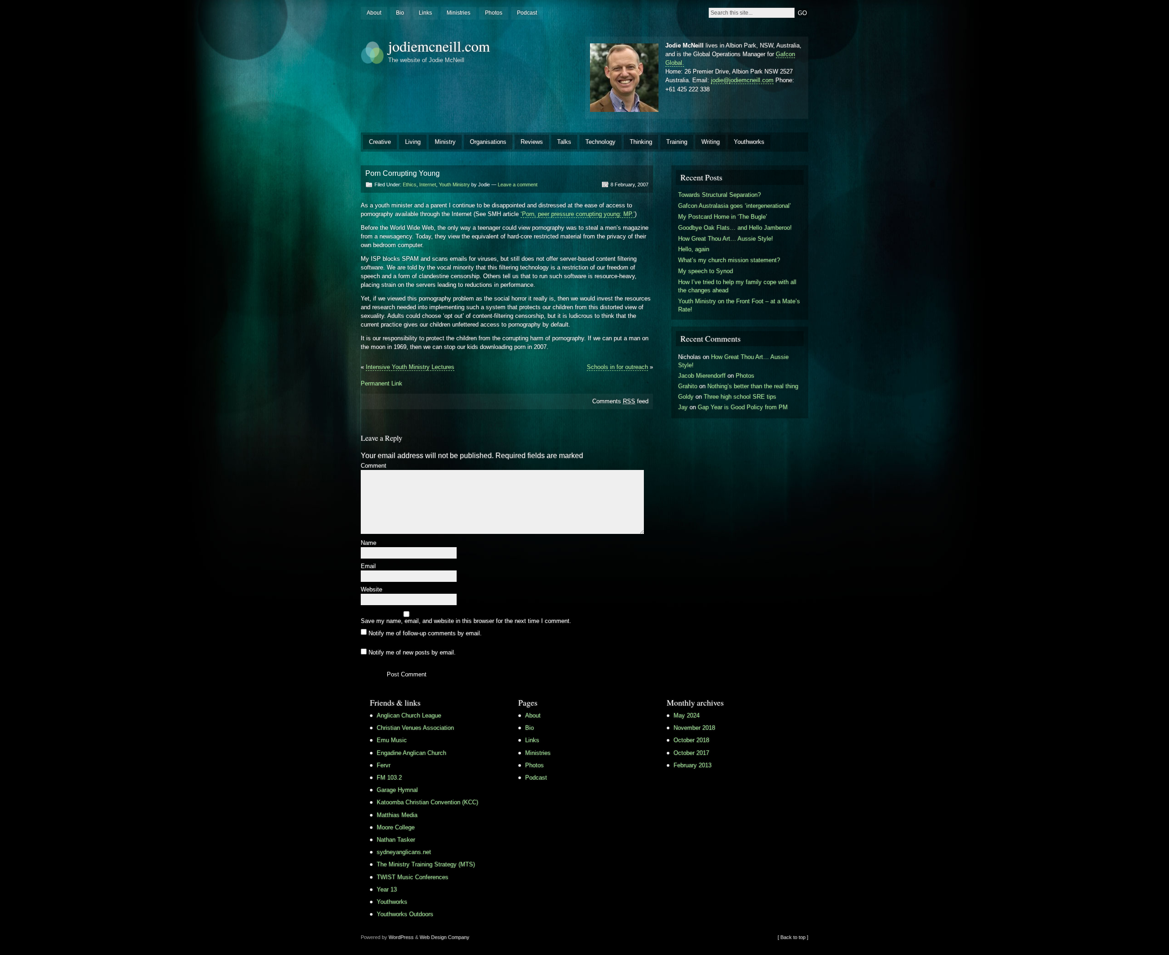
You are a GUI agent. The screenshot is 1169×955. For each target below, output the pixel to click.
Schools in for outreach (617, 367)
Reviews (532, 141)
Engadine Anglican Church (411, 752)
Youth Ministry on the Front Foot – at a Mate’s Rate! (739, 305)
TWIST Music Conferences (412, 877)
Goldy (686, 396)
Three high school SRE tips (740, 396)
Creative (380, 141)
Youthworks (749, 141)
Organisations (488, 141)
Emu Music (392, 740)
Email (368, 567)
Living (413, 141)
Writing (710, 141)
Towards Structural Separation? (719, 194)
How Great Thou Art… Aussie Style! (725, 238)
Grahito (687, 386)
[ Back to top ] (793, 937)
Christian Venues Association (415, 727)
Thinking (641, 141)
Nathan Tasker (396, 839)
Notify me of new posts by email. (412, 652)
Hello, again (693, 249)
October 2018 (691, 740)
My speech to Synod (705, 271)
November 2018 (694, 727)
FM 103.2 (389, 777)
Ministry (445, 141)
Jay (683, 407)
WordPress (401, 937)
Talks (564, 141)
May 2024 (687, 715)
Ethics (409, 184)
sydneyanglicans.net (404, 852)
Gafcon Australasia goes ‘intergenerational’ (734, 205)
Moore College (396, 827)
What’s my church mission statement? (729, 260)
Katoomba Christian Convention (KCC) (427, 802)
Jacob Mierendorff (702, 375)
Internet (427, 184)
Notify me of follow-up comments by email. (425, 632)
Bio (400, 13)
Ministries (458, 13)
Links (425, 13)
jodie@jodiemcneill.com (742, 80)
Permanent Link (381, 383)
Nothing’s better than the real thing (752, 386)
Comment (373, 466)
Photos (493, 13)
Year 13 (387, 889)
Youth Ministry (454, 184)
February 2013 (692, 765)
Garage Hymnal (397, 789)
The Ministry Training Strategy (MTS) (426, 864)
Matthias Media (397, 815)
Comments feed (620, 401)
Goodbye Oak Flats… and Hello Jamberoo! (735, 227)
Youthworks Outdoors (405, 914)
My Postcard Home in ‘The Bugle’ (722, 216)
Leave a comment (517, 184)
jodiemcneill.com (439, 46)
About (374, 13)
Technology (600, 141)
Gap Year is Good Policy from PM (743, 407)
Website (371, 590)
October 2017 (691, 752)
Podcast (527, 13)
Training (676, 141)
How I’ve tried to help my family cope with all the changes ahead (737, 286)
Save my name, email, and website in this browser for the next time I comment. (466, 621)
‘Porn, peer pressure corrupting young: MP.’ (578, 214)
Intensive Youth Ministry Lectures (410, 367)
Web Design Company (444, 937)
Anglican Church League (409, 715)
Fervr (383, 765)
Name (368, 543)
